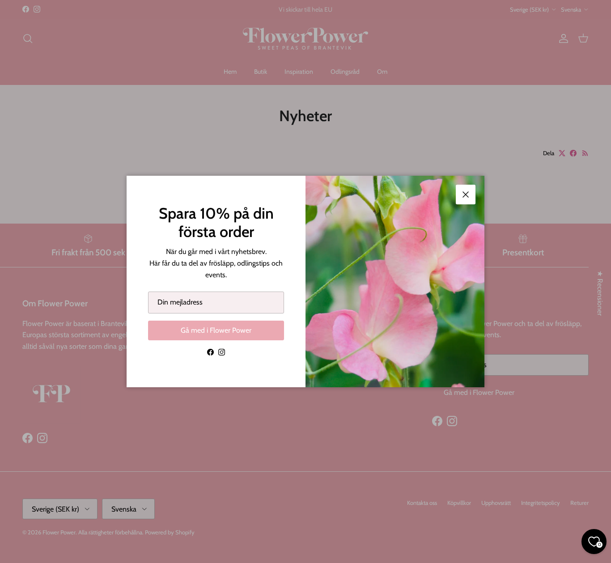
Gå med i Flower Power (216, 330)
